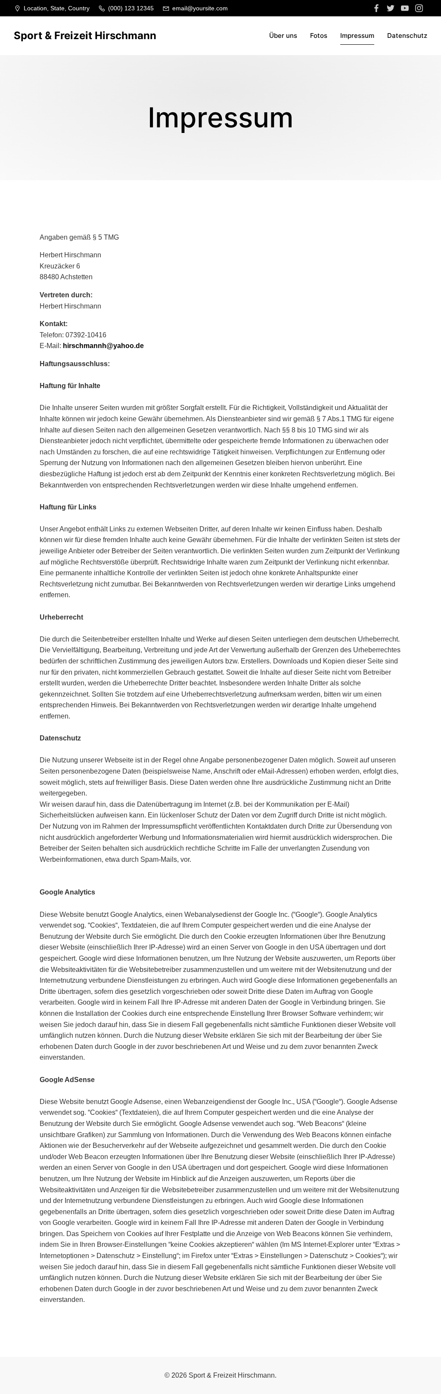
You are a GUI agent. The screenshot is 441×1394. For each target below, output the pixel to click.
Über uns (283, 35)
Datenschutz (407, 35)
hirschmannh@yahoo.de (103, 345)
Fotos (318, 35)
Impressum (357, 35)
